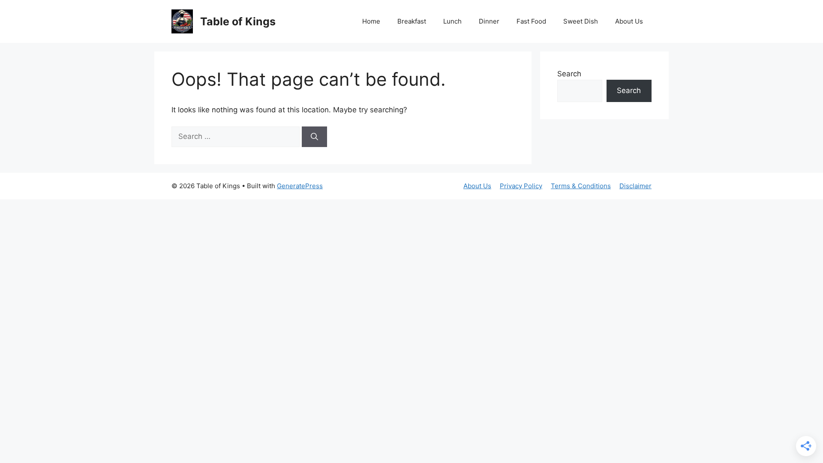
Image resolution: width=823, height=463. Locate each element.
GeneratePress (300, 186)
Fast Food (531, 21)
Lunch (452, 21)
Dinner (489, 21)
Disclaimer (635, 186)
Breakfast (411, 21)
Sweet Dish (580, 21)
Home (371, 21)
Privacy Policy (521, 186)
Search (569, 73)
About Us (629, 21)
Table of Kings (238, 21)
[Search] (314, 136)
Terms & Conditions (581, 186)
